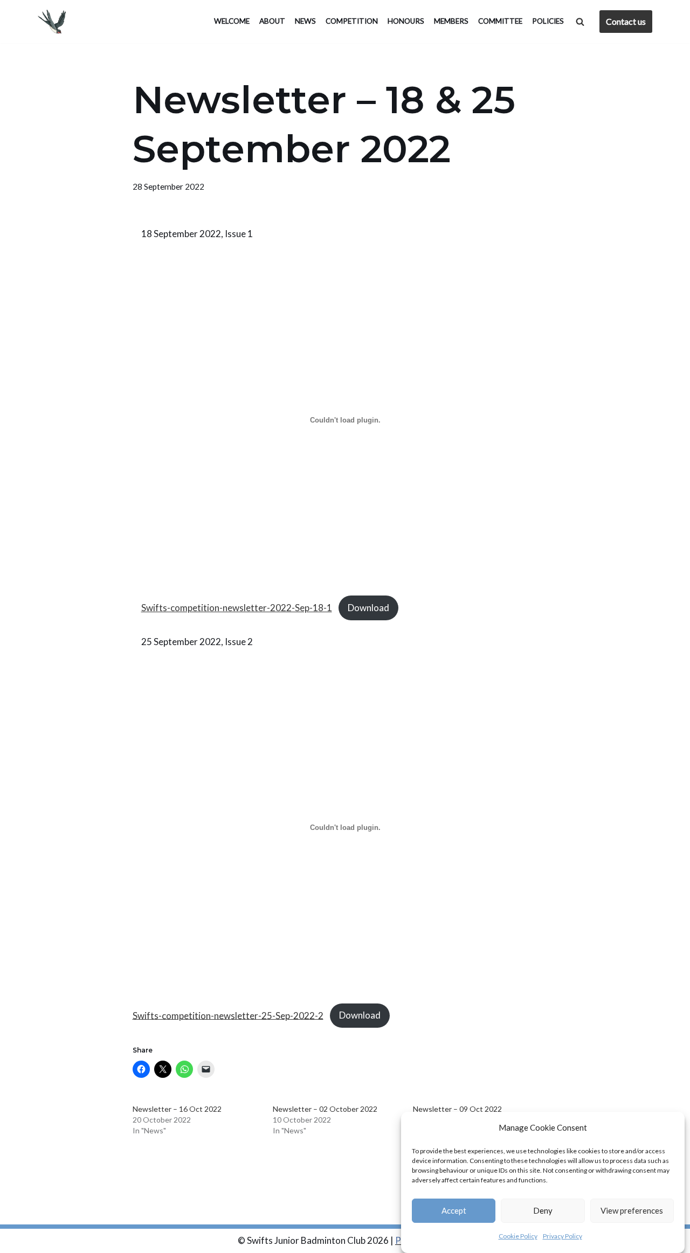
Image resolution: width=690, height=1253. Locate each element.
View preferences (632, 1211)
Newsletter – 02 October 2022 (325, 1108)
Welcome (232, 21)
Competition (352, 21)
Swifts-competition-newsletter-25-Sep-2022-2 (228, 1015)
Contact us (626, 21)
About (272, 21)
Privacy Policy (562, 1237)
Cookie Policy (518, 1237)
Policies (548, 21)
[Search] (580, 21)
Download (368, 607)
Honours (406, 21)
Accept (453, 1211)
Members (451, 21)
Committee (500, 21)
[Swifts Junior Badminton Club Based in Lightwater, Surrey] (54, 21)
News (305, 21)
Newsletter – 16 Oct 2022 (177, 1108)
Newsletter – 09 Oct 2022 (457, 1108)
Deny (543, 1211)
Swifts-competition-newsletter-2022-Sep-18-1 (236, 607)
